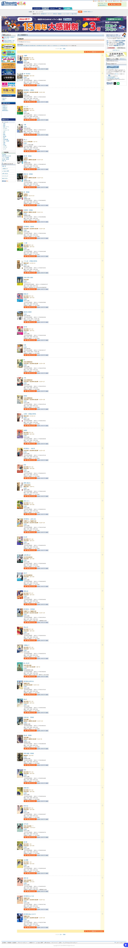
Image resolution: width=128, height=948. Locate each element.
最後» (64, 48)
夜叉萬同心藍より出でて (30, 914)
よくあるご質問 (109, 1)
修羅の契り (26, 787)
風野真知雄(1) (5, 110)
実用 (4, 125)
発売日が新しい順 (34, 45)
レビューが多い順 (53, 45)
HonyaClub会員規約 (111, 77)
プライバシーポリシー (22, 942)
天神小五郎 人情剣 (28, 277)
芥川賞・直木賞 (5, 159)
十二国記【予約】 (73, 13)
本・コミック (5, 122)
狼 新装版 (26, 192)
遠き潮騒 (26, 860)
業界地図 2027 (44, 13)
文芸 (4, 123)
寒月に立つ (26, 501)
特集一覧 (4, 160)
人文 (4, 131)
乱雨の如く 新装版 (29, 717)
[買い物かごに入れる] (30, 69)
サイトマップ (124, 1)
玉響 (25, 124)
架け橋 (25, 842)
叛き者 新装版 (27, 735)
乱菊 (25, 345)
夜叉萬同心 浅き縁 (29, 226)
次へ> (61, 48)
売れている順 (46, 45)
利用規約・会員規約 (12, 942)
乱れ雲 (25, 537)
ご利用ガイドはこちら (120, 38)
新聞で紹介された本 (6, 156)
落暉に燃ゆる (27, 483)
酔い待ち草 (26, 663)
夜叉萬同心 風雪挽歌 (29, 609)
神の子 (25, 573)
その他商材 (67, 8)
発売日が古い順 (41, 45)
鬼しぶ (25, 139)
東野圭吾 (55, 13)
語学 (4, 137)
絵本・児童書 (6, 140)
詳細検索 (85, 11)
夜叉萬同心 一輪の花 (29, 448)
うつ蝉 (25, 243)
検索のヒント (90, 11)
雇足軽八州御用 (27, 312)
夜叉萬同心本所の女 (29, 681)
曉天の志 (26, 806)
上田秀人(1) (4, 107)
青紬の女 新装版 (28, 174)
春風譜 (25, 430)
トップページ (37, 8)
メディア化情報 (5, 157)
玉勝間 (25, 55)
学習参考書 (5, 139)
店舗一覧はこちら (116, 50)
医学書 (4, 136)
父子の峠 (26, 824)
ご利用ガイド (102, 1)
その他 (4, 145)
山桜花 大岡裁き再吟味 (30, 414)
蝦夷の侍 (26, 294)
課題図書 (59, 13)
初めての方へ (5, 178)
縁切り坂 (26, 878)
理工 (4, 133)
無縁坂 (25, 395)
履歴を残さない (123, 58)
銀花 (25, 769)
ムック (4, 148)
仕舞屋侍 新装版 (28, 210)
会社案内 (4, 942)
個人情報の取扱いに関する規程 (113, 78)
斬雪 (25, 464)
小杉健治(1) (4, 109)
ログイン (105, 3)
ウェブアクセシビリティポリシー (70, 942)
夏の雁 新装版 (27, 156)
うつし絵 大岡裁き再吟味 (30, 261)
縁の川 (25, 699)
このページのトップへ (121, 942)
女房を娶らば (27, 555)
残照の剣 (26, 591)
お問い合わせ (117, 1)
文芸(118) (4, 98)
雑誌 (60, 8)
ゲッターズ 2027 (66, 13)
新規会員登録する (102, 5)
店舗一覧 (96, 1)
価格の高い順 (28, 45)
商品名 (18, 45)
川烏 (25, 377)
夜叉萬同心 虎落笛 (29, 90)
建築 (4, 134)
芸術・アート (6, 126)
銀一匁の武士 (27, 73)
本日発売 (4, 154)
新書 (4, 144)
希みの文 (26, 627)
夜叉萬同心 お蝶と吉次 (30, 519)
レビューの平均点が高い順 (62, 45)
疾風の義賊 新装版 (29, 753)
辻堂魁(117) (4, 105)
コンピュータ (6, 130)
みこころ (26, 106)
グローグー (50, 13)
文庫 (4, 142)
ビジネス (5, 128)
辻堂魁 (25, 60)
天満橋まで (26, 645)
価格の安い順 (22, 45)
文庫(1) (3, 99)
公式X (60, 942)
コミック (52, 8)
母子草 (25, 327)
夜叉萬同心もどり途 (29, 896)
